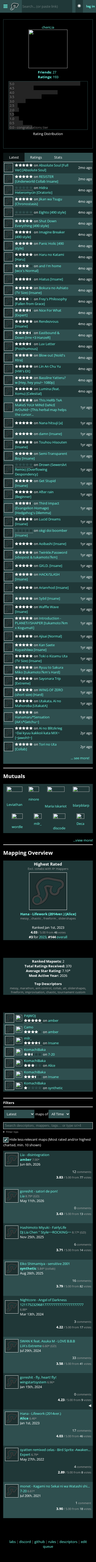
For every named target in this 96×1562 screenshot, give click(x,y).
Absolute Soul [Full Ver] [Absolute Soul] (41, 167)
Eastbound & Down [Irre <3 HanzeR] (37, 335)
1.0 (12, 118)
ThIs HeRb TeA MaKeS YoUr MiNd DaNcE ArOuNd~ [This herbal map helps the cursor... (40, 407)
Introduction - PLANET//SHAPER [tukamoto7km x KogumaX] (41, 623)
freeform (49, 918)
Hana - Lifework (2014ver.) (40, 1413)
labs (12, 1541)
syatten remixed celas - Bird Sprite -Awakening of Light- (55, 1449)
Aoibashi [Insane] (52, 543)
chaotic (36, 918)
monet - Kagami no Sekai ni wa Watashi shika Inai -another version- (55, 1486)
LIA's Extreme (31, 1345)
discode (59, 828)
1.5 (12, 114)
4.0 (12, 92)
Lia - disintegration (34, 1154)
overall (62, 937)
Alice (51, 1065)
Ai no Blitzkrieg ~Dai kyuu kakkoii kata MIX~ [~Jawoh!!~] (38, 733)
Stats (58, 157)
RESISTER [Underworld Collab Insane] (36, 179)
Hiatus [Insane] (51, 279)
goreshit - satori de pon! (39, 1191)
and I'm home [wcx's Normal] (38, 268)
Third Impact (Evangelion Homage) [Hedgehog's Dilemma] (37, 508)
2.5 (12, 105)
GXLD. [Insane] (50, 565)
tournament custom (71, 992)
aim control (43, 988)
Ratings (36, 157)
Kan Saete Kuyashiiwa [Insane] (35, 647)
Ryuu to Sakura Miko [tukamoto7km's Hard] (39, 669)
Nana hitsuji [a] (51, 422)
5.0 (12, 83)
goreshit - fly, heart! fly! (38, 1377)
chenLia (48, 27)
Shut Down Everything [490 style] (36, 223)
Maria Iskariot (56, 806)
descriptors (68, 1541)
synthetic (55, 1087)
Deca (80, 823)
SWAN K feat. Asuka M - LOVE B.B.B (47, 1341)
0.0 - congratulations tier (29, 127)
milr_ (38, 823)
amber (53, 1020)
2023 (42, 937)
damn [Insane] (50, 433)
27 (47, 72)
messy (24, 918)
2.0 (12, 110)
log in (90, 6)
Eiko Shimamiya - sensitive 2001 (45, 1263)
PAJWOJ (30, 1015)
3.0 (12, 101)
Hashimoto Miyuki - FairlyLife (43, 1227)
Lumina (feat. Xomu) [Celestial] (37, 391)
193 (48, 77)
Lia (22, 1196)
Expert (25, 1454)
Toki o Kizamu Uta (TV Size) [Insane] (41, 658)
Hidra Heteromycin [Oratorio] (33, 190)
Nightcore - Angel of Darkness (43, 1299)
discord (25, 1541)
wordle (17, 826)
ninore (34, 799)
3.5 (12, 96)
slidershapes (67, 918)
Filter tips (12, 1132)
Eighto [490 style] (52, 212)
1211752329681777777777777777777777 (51, 1304)
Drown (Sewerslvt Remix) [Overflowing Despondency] (41, 469)
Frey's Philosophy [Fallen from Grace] (41, 301)
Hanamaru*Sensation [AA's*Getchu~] (32, 719)
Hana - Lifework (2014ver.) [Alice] (48, 914)
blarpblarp (81, 805)
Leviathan (14, 804)
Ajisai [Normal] (50, 636)
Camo (28, 1027)
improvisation (35, 992)
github (39, 1541)
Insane (53, 1043)
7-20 (51, 1054)
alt (64, 988)
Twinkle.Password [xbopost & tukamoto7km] (41, 555)
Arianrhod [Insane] (54, 587)
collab (57, 988)
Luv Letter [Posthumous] (35, 346)
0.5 (12, 123)
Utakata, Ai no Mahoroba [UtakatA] (38, 703)
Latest (14, 157)
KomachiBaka (35, 1049)
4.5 (12, 88)
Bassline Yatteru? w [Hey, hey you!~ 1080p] (40, 380)
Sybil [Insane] (49, 598)
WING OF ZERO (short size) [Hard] (39, 692)
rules (52, 1541)
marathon (27, 988)
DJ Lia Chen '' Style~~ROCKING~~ (45, 1232)
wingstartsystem (33, 1382)
